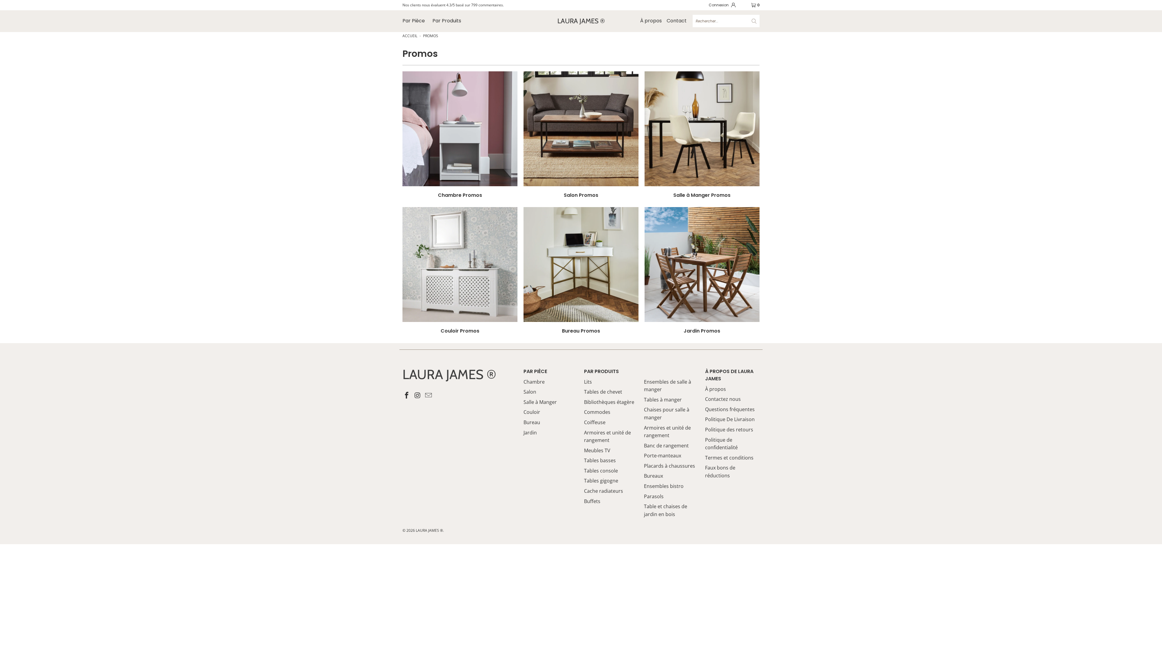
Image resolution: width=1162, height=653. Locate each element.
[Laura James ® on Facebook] (407, 395)
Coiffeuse (595, 422)
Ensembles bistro (664, 486)
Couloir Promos (459, 270)
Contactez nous (723, 399)
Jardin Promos (702, 270)
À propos (651, 20)
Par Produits (446, 20)
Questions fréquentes (730, 409)
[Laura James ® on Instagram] (417, 395)
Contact (677, 20)
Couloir (532, 412)
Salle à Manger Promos (702, 134)
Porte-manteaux (662, 455)
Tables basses (600, 460)
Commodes (597, 412)
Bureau (532, 422)
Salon (530, 391)
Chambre (534, 381)
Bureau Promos (581, 270)
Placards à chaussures (669, 466)
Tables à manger (663, 399)
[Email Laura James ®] (428, 395)
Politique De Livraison (730, 419)
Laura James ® (429, 530)
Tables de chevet (603, 391)
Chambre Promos (459, 134)
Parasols (654, 496)
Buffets (592, 501)
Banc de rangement (666, 445)
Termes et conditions (729, 457)
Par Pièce (413, 20)
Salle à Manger (540, 402)
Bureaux (653, 476)
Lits (588, 381)
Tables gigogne (601, 480)
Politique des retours (729, 429)
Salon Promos (581, 134)
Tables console (601, 470)
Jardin (530, 432)
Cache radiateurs (603, 491)
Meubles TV (597, 450)
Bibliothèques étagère (609, 402)
